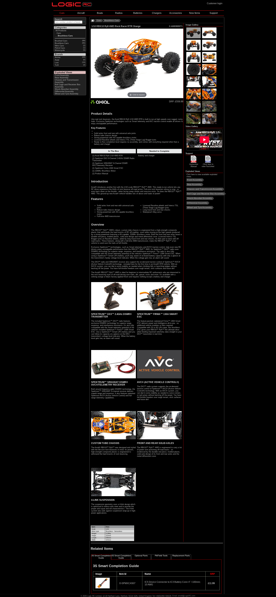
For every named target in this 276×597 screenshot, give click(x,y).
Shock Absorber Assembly (199, 198)
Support (214, 13)
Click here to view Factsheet (208, 165)
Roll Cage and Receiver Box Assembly (205, 194)
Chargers (156, 13)
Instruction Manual (193, 165)
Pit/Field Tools (161, 555)
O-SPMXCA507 (127, 583)
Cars (62, 13)
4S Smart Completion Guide (121, 556)
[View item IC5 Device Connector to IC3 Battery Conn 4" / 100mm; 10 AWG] (102, 587)
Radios (118, 13)
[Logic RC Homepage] (72, 5)
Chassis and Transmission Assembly (204, 189)
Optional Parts (141, 555)
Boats (100, 13)
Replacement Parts (181, 555)
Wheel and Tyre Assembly (199, 207)
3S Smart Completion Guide (101, 556)
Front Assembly (194, 180)
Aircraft (81, 13)
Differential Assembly (197, 203)
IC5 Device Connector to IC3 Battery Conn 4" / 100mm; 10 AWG (172, 583)
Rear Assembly (194, 184)
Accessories (175, 13)
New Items (194, 13)
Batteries (137, 13)
